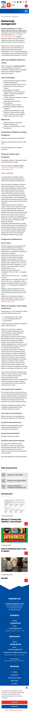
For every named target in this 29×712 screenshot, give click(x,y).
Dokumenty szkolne (14, 678)
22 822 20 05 (15, 644)
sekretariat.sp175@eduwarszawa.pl (11, 167)
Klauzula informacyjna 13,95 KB (16, 480)
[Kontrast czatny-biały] (18, 2)
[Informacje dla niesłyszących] (26, 2)
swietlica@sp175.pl (15, 628)
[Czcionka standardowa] (13, 2)
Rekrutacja (14, 681)
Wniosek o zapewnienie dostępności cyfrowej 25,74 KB (16, 486)
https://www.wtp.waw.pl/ (7, 301)
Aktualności (14, 675)
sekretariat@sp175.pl (7, 169)
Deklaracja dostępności (16, 710)
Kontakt (14, 684)
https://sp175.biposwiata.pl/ (8, 36)
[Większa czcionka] (15, 2)
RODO (7, 710)
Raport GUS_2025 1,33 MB (14, 475)
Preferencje (14, 706)
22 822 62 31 (15, 623)
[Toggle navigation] (26, 11)
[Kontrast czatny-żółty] (20, 2)
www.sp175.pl (16, 34)
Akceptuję (14, 702)
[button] (26, 687)
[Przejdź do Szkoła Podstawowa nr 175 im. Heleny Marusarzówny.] (2, 16)
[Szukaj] (26, 6)
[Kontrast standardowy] (23, 2)
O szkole (14, 672)
